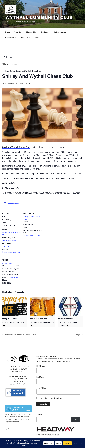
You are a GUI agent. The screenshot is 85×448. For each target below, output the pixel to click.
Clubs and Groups (60, 32)
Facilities (44, 32)
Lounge (14, 240)
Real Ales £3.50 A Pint (38, 318)
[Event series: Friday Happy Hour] (4, 325)
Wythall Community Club (39, 17)
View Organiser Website (31, 235)
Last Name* (40, 377)
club (8, 246)
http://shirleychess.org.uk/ (11, 252)
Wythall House (7, 263)
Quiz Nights (9, 37)
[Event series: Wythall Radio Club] (68, 325)
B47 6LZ (79, 173)
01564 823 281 (19, 371)
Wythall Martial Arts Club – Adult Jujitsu (20, 334)
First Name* (40, 366)
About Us (17, 32)
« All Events (7, 57)
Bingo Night (76, 334)
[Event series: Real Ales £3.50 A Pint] (32, 325)
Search (39, 414)
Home (7, 32)
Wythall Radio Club (65, 318)
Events (36, 37)
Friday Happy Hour (9, 318)
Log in (7, 429)
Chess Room (6, 240)
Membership (31, 32)
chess (4, 246)
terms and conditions (54, 398)
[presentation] (14, 306)
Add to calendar (14, 203)
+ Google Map (14, 277)
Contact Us (24, 37)
